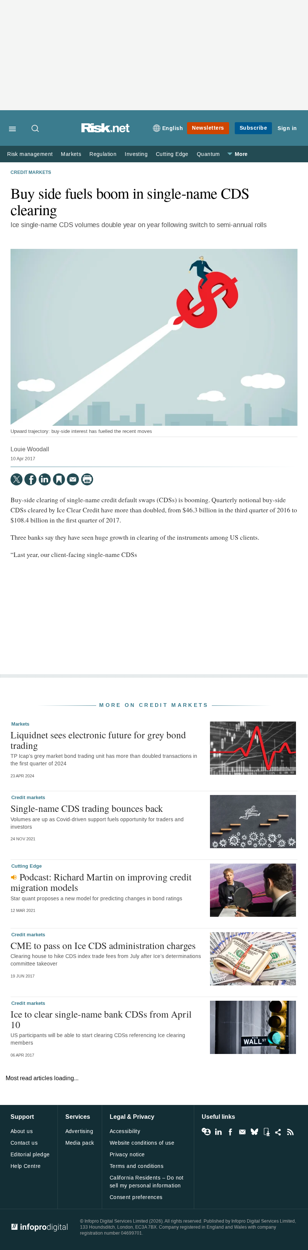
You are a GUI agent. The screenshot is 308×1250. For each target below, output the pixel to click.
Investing (136, 154)
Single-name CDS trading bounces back (87, 808)
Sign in (287, 128)
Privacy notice (127, 1154)
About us (22, 1131)
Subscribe (253, 128)
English (172, 128)
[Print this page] (87, 479)
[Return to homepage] (105, 131)
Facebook (230, 1131)
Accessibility (125, 1131)
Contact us (24, 1143)
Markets (71, 154)
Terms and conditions (136, 1166)
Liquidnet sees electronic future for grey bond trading (98, 739)
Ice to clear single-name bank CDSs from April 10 (101, 1019)
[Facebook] (30, 479)
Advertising (79, 1131)
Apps (266, 1131)
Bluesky (254, 1131)
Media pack (79, 1143)
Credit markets (31, 173)
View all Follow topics (206, 1131)
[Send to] (73, 479)
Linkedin (218, 1131)
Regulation (102, 154)
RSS (290, 1131)
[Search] (36, 129)
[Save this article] (59, 479)
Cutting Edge (172, 154)
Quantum (208, 154)
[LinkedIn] (45, 479)
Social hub (278, 1131)
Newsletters (208, 128)
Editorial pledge (30, 1154)
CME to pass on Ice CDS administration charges (103, 945)
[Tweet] (17, 479)
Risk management (30, 154)
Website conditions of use (142, 1143)
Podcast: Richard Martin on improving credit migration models (101, 881)
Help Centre (26, 1166)
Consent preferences (136, 1197)
